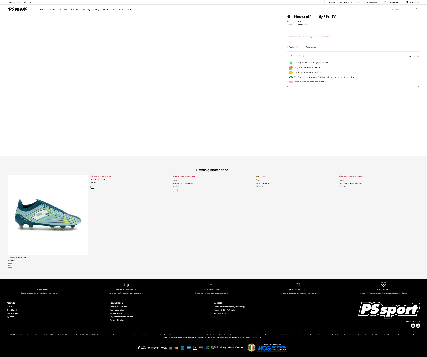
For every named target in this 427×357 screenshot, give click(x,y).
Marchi (339, 2)
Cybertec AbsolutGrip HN (100, 180)
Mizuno (341, 180)
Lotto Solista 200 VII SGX (17, 258)
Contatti (357, 2)
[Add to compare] (310, 47)
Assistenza (348, 2)
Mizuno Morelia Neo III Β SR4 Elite (350, 183)
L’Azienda (331, 2)
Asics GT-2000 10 (262, 183)
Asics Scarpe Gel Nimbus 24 (183, 183)
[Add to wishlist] (293, 47)
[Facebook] (413, 325)
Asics (175, 180)
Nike (299, 21)
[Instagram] (418, 325)
